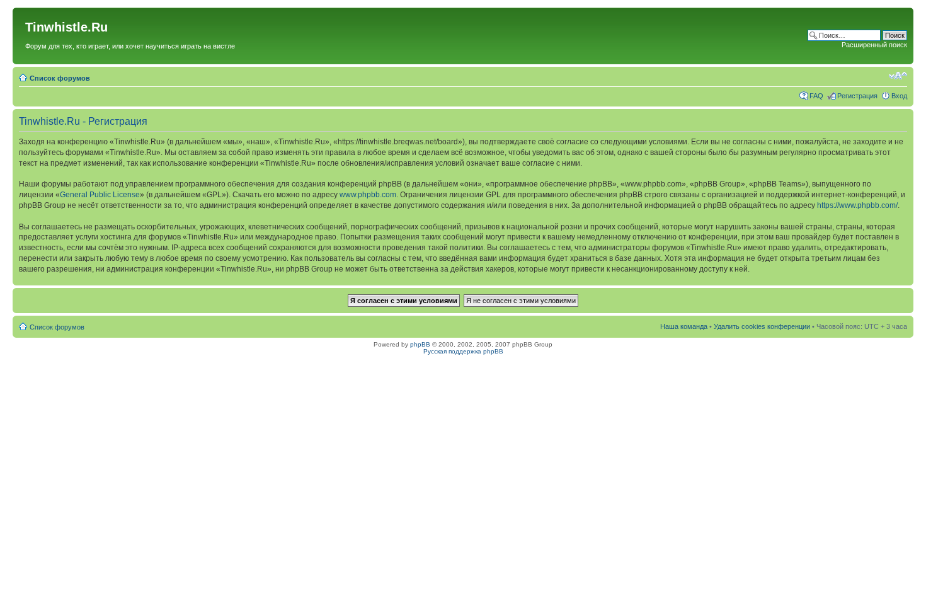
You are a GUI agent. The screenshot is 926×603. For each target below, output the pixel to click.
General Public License (100, 194)
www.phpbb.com (368, 194)
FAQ (816, 96)
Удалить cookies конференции (762, 326)
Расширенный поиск (874, 45)
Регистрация (857, 96)
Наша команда (683, 326)
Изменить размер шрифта (898, 75)
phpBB (420, 344)
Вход (899, 96)
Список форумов (60, 78)
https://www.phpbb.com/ (857, 205)
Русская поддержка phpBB (463, 351)
